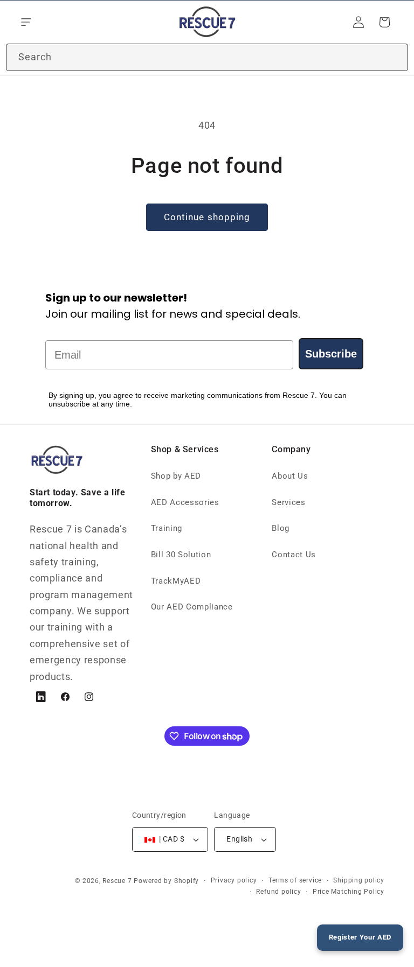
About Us (290, 476)
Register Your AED (360, 937)
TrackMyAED (176, 581)
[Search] (395, 57)
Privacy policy (234, 880)
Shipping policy (358, 880)
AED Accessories (185, 502)
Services (288, 502)
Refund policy (278, 891)
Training (166, 528)
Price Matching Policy (348, 891)
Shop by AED (176, 476)
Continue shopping (207, 217)
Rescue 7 (117, 881)
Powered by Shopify (166, 881)
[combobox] (207, 57)
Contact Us (294, 554)
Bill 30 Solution (181, 554)
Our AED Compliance (192, 607)
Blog (280, 528)
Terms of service (295, 880)
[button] (25, 22)
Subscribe (331, 354)
